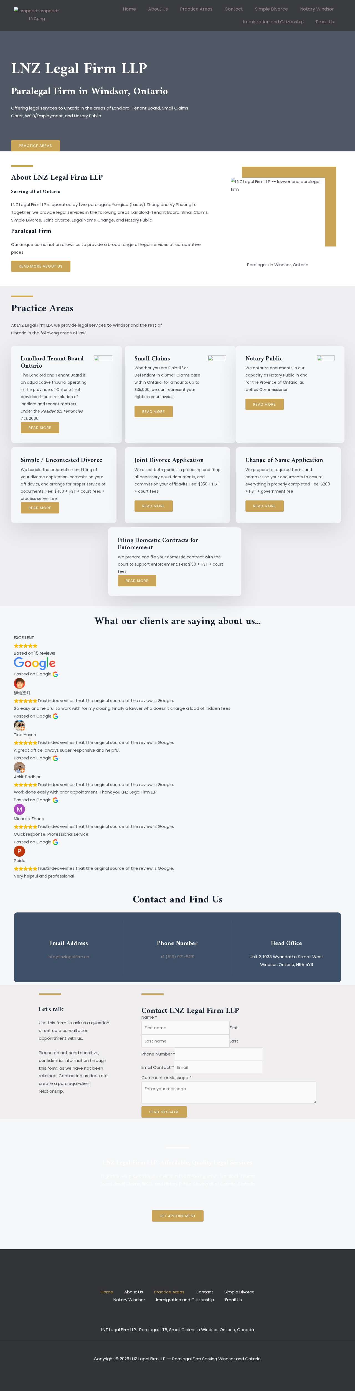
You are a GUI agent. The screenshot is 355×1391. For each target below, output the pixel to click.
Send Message (164, 1112)
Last (234, 1041)
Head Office (286, 943)
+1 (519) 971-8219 (177, 957)
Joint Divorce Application (169, 460)
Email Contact (157, 1067)
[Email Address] (68, 931)
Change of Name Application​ (284, 460)
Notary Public (264, 359)
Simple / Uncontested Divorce (61, 460)
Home (129, 9)
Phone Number (177, 943)
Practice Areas (196, 9)
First (234, 1028)
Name (149, 1017)
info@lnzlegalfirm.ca (68, 957)
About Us (158, 9)
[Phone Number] (177, 931)
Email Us (325, 22)
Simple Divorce (271, 9)
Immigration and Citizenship (273, 22)
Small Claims (152, 359)
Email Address (68, 943)
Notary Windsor (317, 9)
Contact (234, 9)
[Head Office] (286, 931)
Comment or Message (166, 1077)
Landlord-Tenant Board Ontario (52, 363)
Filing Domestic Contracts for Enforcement (158, 544)
